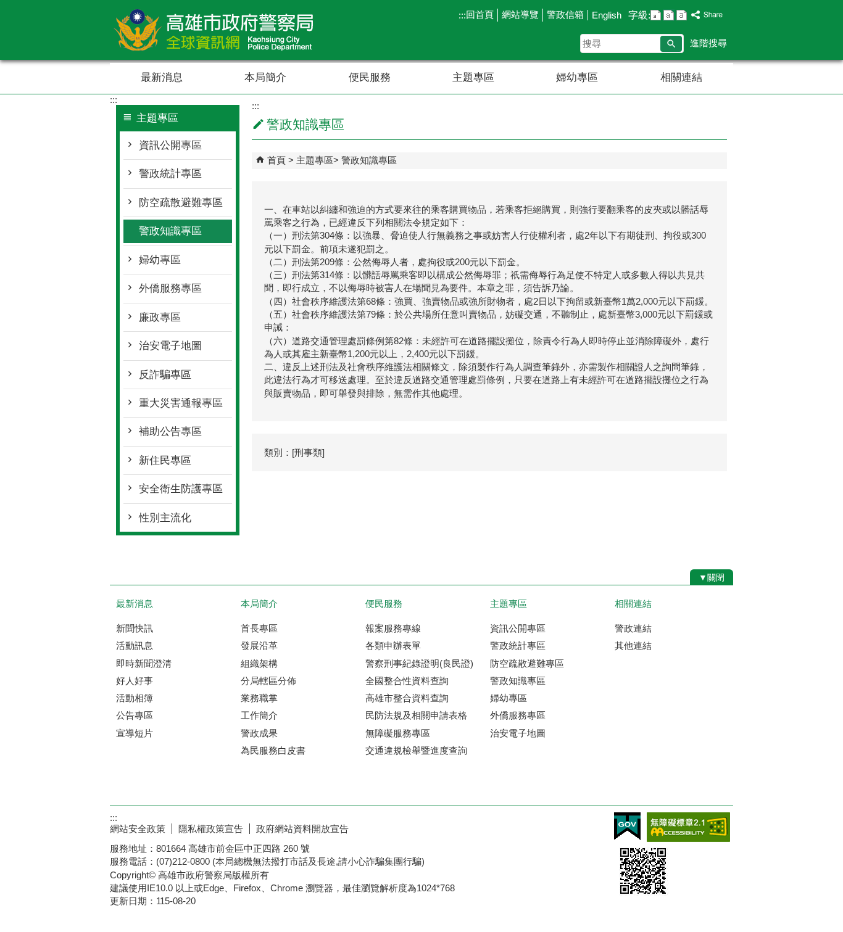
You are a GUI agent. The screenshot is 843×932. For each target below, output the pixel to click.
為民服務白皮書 (273, 750)
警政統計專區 (170, 173)
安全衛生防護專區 (181, 489)
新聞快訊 (134, 628)
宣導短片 (134, 733)
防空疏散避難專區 (181, 202)
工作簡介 (259, 715)
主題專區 (473, 77)
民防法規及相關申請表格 (416, 715)
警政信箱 (565, 14)
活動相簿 (134, 698)
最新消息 (162, 77)
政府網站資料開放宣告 (302, 828)
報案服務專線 (393, 628)
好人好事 (134, 680)
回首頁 (480, 14)
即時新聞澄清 (144, 663)
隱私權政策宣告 (210, 828)
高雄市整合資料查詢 (407, 698)
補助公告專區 (170, 431)
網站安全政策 (137, 828)
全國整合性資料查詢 (407, 680)
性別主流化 (165, 518)
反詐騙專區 (165, 375)
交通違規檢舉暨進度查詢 (416, 750)
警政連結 (633, 628)
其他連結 (633, 645)
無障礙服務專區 (397, 733)
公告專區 (134, 715)
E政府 (627, 826)
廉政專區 (160, 317)
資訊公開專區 (170, 145)
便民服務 (370, 77)
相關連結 (681, 77)
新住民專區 (165, 460)
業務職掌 (259, 698)
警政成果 (259, 733)
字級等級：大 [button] (681, 15)
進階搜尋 (708, 43)
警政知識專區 (170, 231)
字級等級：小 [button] (655, 15)
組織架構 (259, 663)
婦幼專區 (577, 77)
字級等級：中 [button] (669, 15)
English (606, 15)
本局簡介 (265, 77)
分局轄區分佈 (268, 680)
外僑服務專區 (170, 288)
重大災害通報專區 (181, 403)
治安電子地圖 (170, 346)
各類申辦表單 (393, 645)
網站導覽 (520, 14)
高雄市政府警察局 (214, 30)
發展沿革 (259, 645)
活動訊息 (134, 645)
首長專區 (259, 628)
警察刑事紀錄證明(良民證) (419, 663)
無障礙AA (688, 827)
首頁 (276, 160)
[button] (671, 44)
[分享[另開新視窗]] (707, 15)
